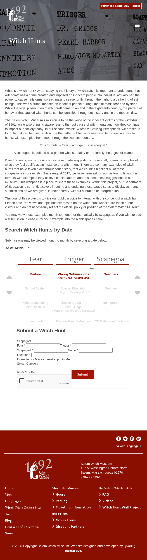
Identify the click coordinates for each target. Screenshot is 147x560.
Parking (62, 501)
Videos (107, 501)
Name (73, 350)
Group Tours (66, 520)
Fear (21, 345)
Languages (13, 501)
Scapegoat (25, 350)
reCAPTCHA (25, 372)
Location (23, 355)
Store (9, 533)
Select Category (28, 363)
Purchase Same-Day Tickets (121, 6)
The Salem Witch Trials (115, 488)
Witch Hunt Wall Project (121, 507)
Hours (60, 495)
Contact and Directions (22, 527)
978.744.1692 (90, 477)
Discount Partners (70, 527)
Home (9, 488)
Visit (8, 495)
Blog (8, 520)
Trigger (65, 345)
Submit (82, 375)
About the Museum (65, 488)
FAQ (105, 495)
